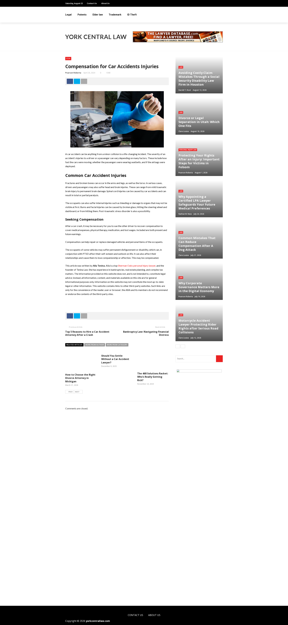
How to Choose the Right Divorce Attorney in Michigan (80, 378)
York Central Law (96, 36)
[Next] (183, 346)
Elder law (98, 14)
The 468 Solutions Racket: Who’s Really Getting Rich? (152, 377)
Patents (82, 14)
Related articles (74, 344)
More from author (95, 344)
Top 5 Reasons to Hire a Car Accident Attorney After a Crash (87, 333)
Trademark (115, 14)
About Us (105, 3)
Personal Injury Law (187, 150)
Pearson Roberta (73, 72)
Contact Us (92, 3)
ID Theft (132, 14)
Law (180, 67)
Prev (70, 392)
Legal (68, 14)
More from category (117, 344)
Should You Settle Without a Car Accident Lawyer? (115, 359)
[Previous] (178, 346)
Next (77, 392)
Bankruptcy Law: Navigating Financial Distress (146, 333)
